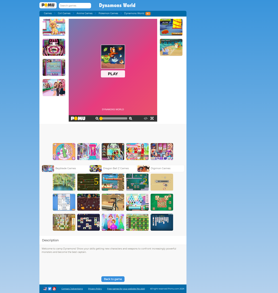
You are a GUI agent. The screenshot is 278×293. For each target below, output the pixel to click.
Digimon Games (160, 168)
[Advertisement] (112, 132)
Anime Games (85, 13)
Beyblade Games (65, 168)
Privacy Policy (95, 289)
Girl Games (64, 13)
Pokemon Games (108, 13)
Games (48, 13)
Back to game (113, 279)
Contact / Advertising (72, 289)
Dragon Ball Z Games (116, 168)
